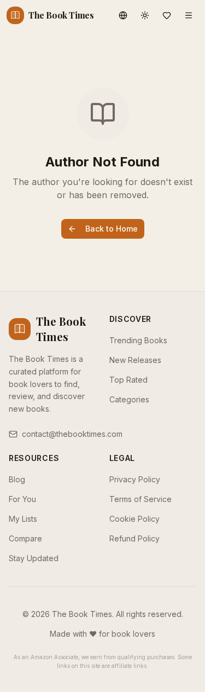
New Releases (135, 360)
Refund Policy (134, 538)
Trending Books (138, 340)
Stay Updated (33, 558)
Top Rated (128, 379)
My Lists (23, 518)
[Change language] (123, 15)
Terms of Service (140, 499)
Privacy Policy (134, 479)
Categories (129, 399)
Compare (25, 538)
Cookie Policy (134, 518)
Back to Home (111, 228)
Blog (17, 479)
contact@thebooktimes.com (72, 434)
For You (22, 499)
